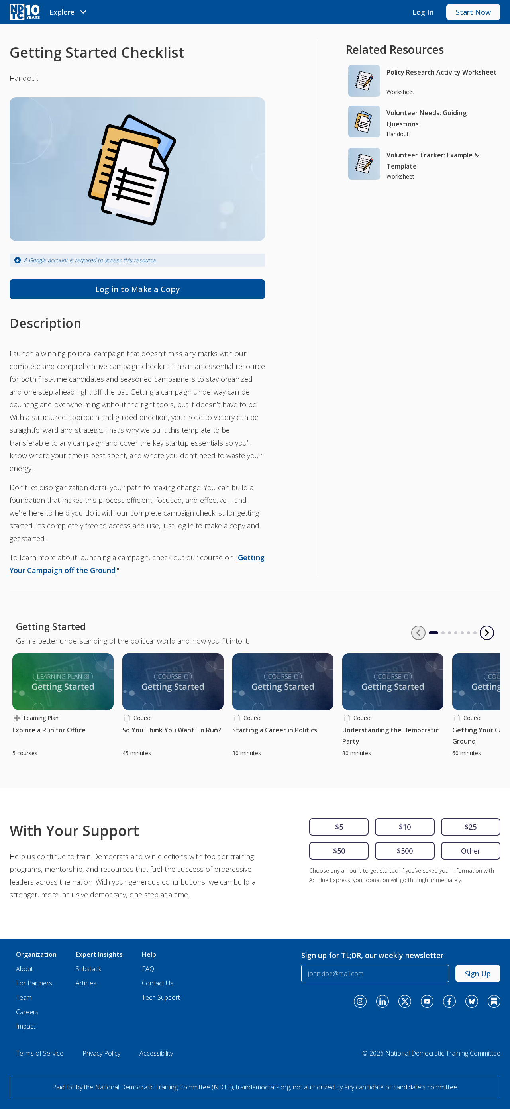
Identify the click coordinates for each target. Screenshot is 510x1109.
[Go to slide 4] (455, 632)
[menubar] (69, 12)
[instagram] (360, 1001)
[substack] (494, 1001)
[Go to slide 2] (443, 632)
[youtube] (427, 1001)
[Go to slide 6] (468, 632)
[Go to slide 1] (430, 632)
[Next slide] (487, 633)
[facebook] (449, 1001)
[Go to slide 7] (475, 632)
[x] (404, 1001)
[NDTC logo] (25, 12)
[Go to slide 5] (462, 632)
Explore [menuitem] (62, 12)
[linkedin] (382, 1001)
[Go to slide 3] (449, 632)
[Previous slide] (418, 633)
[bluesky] (471, 1001)
